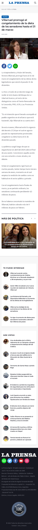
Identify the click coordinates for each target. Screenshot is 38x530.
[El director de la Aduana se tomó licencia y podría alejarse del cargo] (6, 407)
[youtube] (21, 460)
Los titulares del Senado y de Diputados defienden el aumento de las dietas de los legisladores (22, 298)
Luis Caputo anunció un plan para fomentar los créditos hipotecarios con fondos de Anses (22, 397)
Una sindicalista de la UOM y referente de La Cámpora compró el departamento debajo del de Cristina (19, 244)
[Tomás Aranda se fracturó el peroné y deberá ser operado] (6, 438)
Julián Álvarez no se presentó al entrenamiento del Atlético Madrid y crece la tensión (21, 419)
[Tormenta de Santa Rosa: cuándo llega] (6, 366)
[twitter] (9, 66)
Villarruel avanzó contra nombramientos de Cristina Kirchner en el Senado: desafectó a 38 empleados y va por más (22, 276)
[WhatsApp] (15, 66)
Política (9, 9)
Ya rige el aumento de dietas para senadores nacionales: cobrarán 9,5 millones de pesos (22, 320)
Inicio (3, 9)
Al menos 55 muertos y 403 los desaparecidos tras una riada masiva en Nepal (21, 429)
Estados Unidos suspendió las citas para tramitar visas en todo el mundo (21, 376)
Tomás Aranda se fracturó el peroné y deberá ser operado (20, 439)
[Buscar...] (35, 3)
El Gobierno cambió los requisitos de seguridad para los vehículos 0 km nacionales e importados (22, 387)
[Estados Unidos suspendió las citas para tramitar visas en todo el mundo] (6, 375)
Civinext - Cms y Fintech (19, 526)
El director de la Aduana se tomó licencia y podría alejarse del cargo (22, 408)
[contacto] (4, 460)
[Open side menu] (2, 3)
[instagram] (26, 460)
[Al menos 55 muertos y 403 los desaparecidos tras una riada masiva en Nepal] (6, 428)
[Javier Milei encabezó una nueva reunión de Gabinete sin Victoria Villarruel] (6, 287)
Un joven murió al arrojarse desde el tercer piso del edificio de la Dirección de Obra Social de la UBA (22, 356)
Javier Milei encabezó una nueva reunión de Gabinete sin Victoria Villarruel (22, 288)
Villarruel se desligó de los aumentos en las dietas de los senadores (21, 309)
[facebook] (4, 66)
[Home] (19, 455)
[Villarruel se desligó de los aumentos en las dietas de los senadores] (6, 308)
